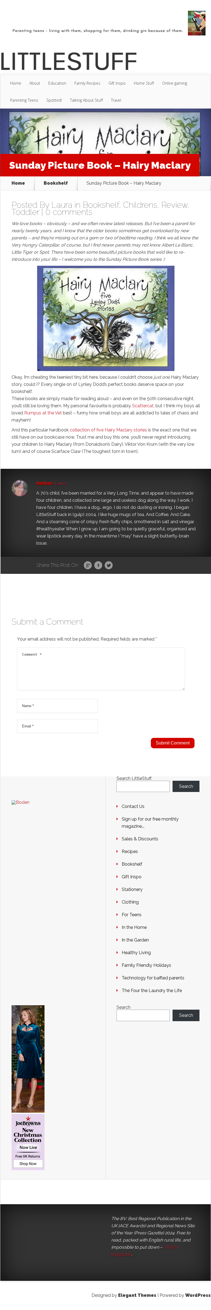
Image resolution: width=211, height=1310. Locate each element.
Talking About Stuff (86, 100)
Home (15, 83)
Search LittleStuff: (134, 778)
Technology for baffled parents (153, 978)
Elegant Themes (137, 1295)
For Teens (131, 914)
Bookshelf (56, 183)
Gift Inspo (117, 83)
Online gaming (174, 83)
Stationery (132, 889)
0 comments (68, 212)
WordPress (198, 1295)
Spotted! (54, 100)
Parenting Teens (24, 100)
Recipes (130, 851)
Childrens (140, 205)
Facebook (98, 565)
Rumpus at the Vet (43, 413)
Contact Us (133, 806)
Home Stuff (144, 83)
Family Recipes (87, 83)
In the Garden (135, 940)
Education (57, 83)
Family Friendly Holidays (146, 965)
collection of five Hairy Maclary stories (109, 430)
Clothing (130, 902)
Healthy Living (136, 952)
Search (186, 786)
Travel (116, 100)
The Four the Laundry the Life (152, 990)
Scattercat (143, 405)
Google (88, 565)
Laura (61, 205)
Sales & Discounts (140, 838)
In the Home (134, 927)
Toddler (25, 212)
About (34, 83)
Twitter (108, 565)
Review (174, 205)
